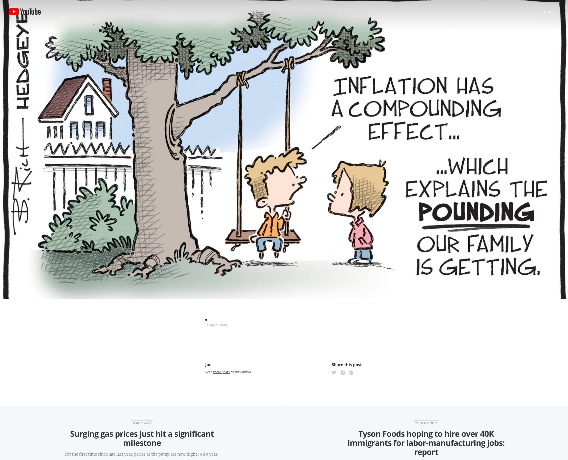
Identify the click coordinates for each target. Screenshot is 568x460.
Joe (208, 364)
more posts (221, 372)
